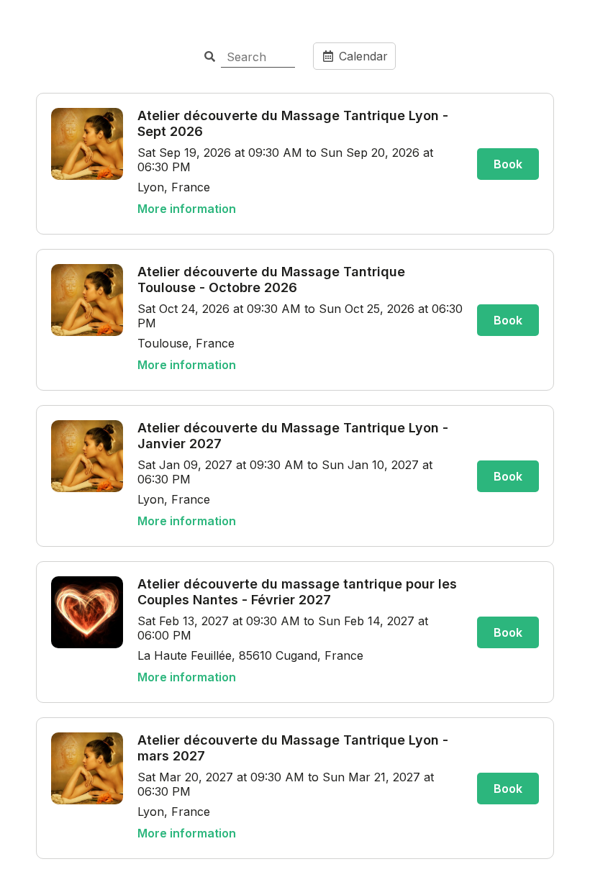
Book (508, 164)
